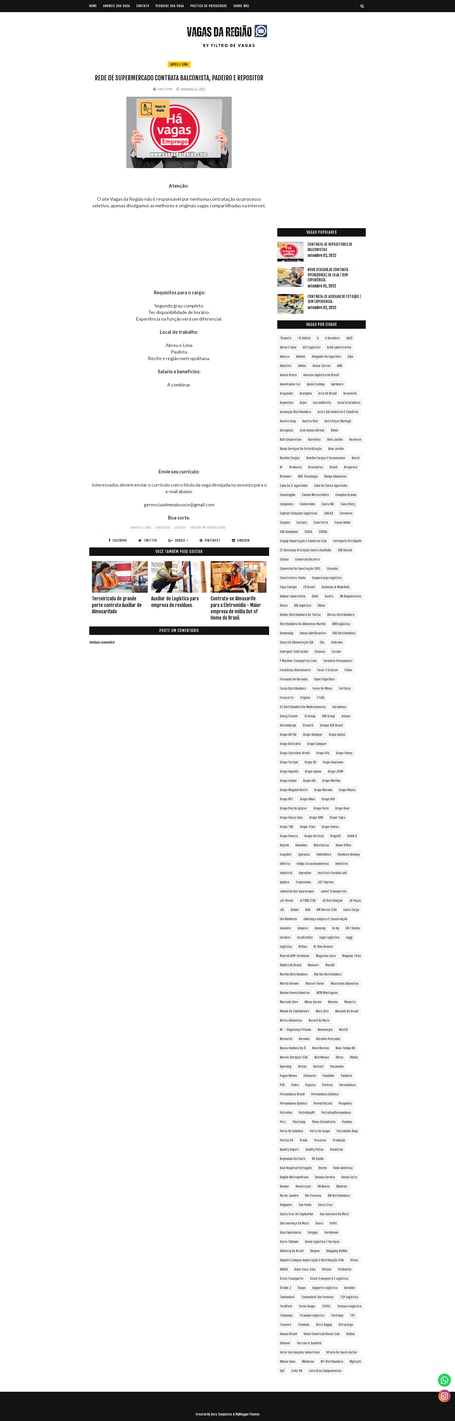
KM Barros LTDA (327, 910)
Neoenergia (325, 1030)
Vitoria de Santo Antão (341, 1352)
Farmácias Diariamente (295, 670)
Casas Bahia (342, 523)
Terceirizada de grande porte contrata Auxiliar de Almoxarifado (117, 605)
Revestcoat (303, 1186)
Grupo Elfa (322, 753)
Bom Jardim (336, 449)
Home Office (343, 845)
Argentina (286, 403)
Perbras (327, 1085)
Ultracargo (346, 1325)
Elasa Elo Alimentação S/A (296, 642)
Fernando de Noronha (294, 679)
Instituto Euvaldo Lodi (332, 873)
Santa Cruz (325, 1205)
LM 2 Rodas (353, 928)
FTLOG (320, 698)
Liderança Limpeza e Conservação (325, 919)
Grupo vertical (314, 836)
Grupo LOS (309, 781)
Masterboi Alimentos (345, 984)
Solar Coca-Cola (304, 1269)
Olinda (354, 1057)
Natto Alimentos (291, 1020)
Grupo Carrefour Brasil (295, 753)
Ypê (282, 1371)
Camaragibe (287, 495)
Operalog (285, 1067)
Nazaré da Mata (319, 1020)
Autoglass (286, 430)
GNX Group (328, 716)
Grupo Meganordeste (294, 790)
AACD (349, 338)
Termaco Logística (349, 1306)
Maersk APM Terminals (294, 956)
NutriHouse (321, 1057)
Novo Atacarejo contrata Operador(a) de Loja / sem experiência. (328, 274)
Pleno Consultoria (323, 1122)
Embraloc (337, 642)
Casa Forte (321, 523)
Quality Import (289, 1150)
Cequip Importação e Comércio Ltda (303, 541)
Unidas (350, 1334)
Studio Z (285, 1288)
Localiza (285, 937)
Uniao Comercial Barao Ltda (322, 1334)
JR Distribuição (332, 901)
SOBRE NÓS (241, 6)
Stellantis (345, 1269)
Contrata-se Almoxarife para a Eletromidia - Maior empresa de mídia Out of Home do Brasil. (236, 608)
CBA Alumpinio (289, 532)
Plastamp (299, 1122)
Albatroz (285, 366)
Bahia (334, 430)
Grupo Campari (317, 744)
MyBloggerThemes (248, 1414)
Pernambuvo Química (293, 1103)
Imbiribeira (323, 854)
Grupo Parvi (321, 808)
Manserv (313, 965)
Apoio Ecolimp (316, 384)
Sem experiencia (290, 1232)
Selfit (333, 1223)
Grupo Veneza (289, 836)
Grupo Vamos (330, 827)
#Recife (180, 528)
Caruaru (301, 523)
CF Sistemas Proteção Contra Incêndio (305, 550)
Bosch (356, 458)
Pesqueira (345, 1103)
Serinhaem (331, 1232)
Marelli (329, 965)
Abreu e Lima (179, 64)
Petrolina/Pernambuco (336, 1113)
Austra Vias (310, 421)
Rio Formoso (313, 1196)
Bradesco (295, 467)
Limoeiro (285, 928)
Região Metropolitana (294, 1177)
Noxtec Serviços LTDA (294, 1057)
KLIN (307, 910)
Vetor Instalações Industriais (300, 1352)
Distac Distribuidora (340, 615)
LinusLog (320, 928)
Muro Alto (322, 1011)
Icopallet (286, 854)
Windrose (308, 1362)
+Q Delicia (304, 338)
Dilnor (321, 605)
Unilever (285, 1343)
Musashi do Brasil (346, 1011)
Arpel (303, 403)
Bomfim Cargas (290, 458)
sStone (327, 1269)
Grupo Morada (323, 790)
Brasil (333, 467)
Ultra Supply (324, 1325)
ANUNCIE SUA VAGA (116, 6)
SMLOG (284, 1269)
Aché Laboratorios (339, 347)
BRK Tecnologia (308, 476)
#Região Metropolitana (208, 528)
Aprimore (337, 384)
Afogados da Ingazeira (326, 357)
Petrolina (286, 1113)
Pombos (347, 1122)
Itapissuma (303, 882)
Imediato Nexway (349, 854)
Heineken (301, 845)
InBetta (285, 864)
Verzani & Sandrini (309, 1343)
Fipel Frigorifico (324, 679)
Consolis (332, 569)
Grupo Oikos (307, 799)
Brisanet (285, 476)
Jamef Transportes (334, 891)
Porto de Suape (320, 1131)
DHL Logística (302, 605)
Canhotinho (307, 504)
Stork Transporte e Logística (329, 1279)
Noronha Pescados (328, 1039)
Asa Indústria (322, 403)
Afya (350, 357)
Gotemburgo (288, 725)
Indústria (286, 873)
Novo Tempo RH (345, 1048)
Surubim (349, 1288)
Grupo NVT (286, 799)
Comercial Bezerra (307, 559)
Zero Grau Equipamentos (325, 1371)
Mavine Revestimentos (295, 993)
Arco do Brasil (327, 393)
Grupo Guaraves (333, 762)
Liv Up (335, 928)
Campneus (286, 504)
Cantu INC (328, 504)
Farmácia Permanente (338, 661)
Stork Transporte (291, 1279)
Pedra (295, 1085)
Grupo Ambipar (312, 735)
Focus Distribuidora (293, 688)
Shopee (315, 1251)
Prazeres (320, 1140)
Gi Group (310, 716)
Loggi (349, 937)
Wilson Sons (287, 1362)
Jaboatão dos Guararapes (297, 891)
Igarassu (304, 854)
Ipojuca (284, 882)
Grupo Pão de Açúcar (293, 808)
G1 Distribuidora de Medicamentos (303, 707)
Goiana (346, 716)
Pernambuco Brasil (292, 1094)
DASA (315, 596)
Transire (285, 1325)
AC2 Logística (311, 347)
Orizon (302, 1067)
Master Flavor (315, 984)
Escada (336, 652)
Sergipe (313, 1232)
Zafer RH (296, 1371)
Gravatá (308, 725)
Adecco (284, 357)
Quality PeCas (315, 1150)
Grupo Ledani (288, 781)
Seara (319, 1223)
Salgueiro (286, 1205)
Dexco (284, 605)
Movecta (350, 1002)
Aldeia (302, 366)
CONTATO (142, 6)
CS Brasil (309, 587)
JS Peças (355, 901)
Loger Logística (329, 937)
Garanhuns (339, 707)
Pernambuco (347, 1085)
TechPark (286, 1306)
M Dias (303, 947)
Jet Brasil (286, 901)
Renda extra (349, 1177)
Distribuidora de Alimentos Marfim (303, 624)
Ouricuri (318, 1067)
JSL (282, 910)
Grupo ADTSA (288, 735)
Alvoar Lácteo (321, 366)
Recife (323, 1168)
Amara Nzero (288, 375)
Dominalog (286, 633)
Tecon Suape (307, 1306)
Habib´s (352, 836)
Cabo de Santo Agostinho (330, 486)
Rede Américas (343, 1168)
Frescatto (287, 698)
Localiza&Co (305, 937)
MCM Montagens (327, 993)
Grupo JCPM (335, 771)
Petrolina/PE (307, 1113)
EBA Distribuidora (344, 633)
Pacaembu (337, 1067)
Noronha (304, 1039)
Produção (339, 1140)
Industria (341, 864)
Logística (286, 947)
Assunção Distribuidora (295, 412)
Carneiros (346, 513)
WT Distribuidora (332, 1362)
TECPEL (326, 1306)
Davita (329, 596)
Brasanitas (315, 467)
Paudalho (328, 1076)
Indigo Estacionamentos (313, 864)
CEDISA (323, 532)
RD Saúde (318, 1159)
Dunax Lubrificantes (313, 633)
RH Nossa (324, 1186)
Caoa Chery (348, 504)
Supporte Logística (325, 1288)
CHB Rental (345, 550)
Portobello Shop (347, 1131)
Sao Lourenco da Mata (334, 1214)
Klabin (295, 910)
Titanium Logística (311, 1315)
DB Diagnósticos (350, 596)
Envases (320, 652)
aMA (339, 366)
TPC (352, 1315)
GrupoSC (335, 836)
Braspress (351, 467)
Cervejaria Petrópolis (347, 541)
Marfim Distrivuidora (328, 974)
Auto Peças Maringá (338, 421)
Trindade (303, 1325)
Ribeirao (341, 1186)
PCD (282, 1085)
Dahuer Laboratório (292, 596)
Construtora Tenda (292, 578)
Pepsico (310, 1085)
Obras (339, 1057)
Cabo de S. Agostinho (294, 486)
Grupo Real (342, 808)
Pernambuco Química (325, 1094)
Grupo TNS (286, 827)
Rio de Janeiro (289, 1196)
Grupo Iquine (313, 771)
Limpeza (303, 928)
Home (93, 6)
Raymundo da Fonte (292, 1159)
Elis (322, 642)
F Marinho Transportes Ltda (298, 661)
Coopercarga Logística (327, 578)
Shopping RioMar (337, 1251)
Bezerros (355, 440)
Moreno (333, 1002)
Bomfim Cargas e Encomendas (325, 458)
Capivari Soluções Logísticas (299, 513)
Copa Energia (288, 587)
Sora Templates (221, 1414)
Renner (284, 1186)
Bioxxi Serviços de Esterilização (301, 449)
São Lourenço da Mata (294, 1223)
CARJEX (328, 513)
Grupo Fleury (344, 753)
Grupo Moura (347, 790)
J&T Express (326, 882)
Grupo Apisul (337, 735)
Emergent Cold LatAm (294, 652)
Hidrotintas (321, 845)
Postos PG (286, 1140)
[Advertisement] (179, 252)
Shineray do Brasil (292, 1251)
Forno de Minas (322, 688)
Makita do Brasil (290, 965)
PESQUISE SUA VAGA (170, 6)
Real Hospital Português (296, 1168)
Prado (304, 1140)
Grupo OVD (328, 799)
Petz (283, 1122)
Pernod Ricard (323, 1103)
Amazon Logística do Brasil (321, 375)
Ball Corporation (290, 440)
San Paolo (305, 1205)
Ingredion (305, 873)
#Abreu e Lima (140, 528)
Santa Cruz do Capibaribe (296, 1214)
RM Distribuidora (339, 1196)
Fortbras (345, 688)
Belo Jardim (335, 440)
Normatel (286, 1039)
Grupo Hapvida (289, 771)
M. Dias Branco (323, 947)
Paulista (346, 1076)
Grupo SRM (316, 818)
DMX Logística (341, 624)
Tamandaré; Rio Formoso (317, 1297)
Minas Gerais (313, 1002)
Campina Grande (346, 495)
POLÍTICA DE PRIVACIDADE (208, 6)
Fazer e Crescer (327, 670)
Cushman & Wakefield (335, 587)
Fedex (348, 670)
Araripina (306, 393)
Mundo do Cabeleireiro (294, 1011)
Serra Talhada (289, 1242)
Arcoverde (350, 393)
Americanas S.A (290, 384)
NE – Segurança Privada (295, 1030)
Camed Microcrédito (315, 495)
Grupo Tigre (337, 818)
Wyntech (355, 1362)
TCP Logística (349, 1297)
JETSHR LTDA (308, 901)
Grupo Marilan (331, 781)
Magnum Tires (351, 956)
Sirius (354, 1260)
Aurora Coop (288, 421)
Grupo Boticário (290, 744)
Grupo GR (310, 762)
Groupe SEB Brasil (331, 725)
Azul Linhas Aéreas (312, 430)
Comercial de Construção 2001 (300, 569)
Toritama (337, 1315)
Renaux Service (325, 1177)
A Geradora (332, 338)
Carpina (285, 523)
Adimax (300, 357)
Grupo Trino (307, 827)
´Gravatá (285, 338)
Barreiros (314, 440)
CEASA (308, 532)
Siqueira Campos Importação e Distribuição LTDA (312, 1260)
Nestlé (343, 1030)
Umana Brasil (288, 1334)
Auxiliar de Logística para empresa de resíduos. (175, 602)
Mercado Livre (289, 1002)
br (281, 467)
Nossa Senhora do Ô (293, 1048)
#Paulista (163, 528)
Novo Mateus (320, 1048)
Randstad (336, 1150)
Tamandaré (287, 1297)
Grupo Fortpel (289, 762)
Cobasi (284, 559)
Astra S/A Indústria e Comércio (338, 412)
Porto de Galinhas (291, 1131)
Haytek (284, 845)
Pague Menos (288, 1076)
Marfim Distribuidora (294, 974)
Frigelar (305, 698)
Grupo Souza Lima (291, 818)
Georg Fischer (289, 716)
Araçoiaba (286, 393)
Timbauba (286, 1315)
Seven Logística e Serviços (322, 1242)
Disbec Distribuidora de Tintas (300, 615)
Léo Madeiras (288, 919)
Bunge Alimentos (335, 476)
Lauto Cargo (351, 910)
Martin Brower (289, 984)
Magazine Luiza (326, 956)
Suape (302, 1288)
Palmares (310, 1076)
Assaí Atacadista (349, 403)
